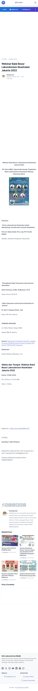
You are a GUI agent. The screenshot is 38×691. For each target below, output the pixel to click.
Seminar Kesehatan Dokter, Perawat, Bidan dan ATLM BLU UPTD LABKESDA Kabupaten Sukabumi (27, 551)
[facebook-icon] (3, 668)
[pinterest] (20, 505)
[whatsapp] (13, 505)
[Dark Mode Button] (35, 3)
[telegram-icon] (20, 668)
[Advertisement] (19, 36)
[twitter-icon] (6, 668)
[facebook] (6, 505)
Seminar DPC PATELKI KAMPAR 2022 (9, 549)
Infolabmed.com (10, 676)
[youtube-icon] (13, 668)
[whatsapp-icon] (23, 668)
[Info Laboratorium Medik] (19, 2)
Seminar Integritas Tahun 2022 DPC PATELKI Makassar (10, 575)
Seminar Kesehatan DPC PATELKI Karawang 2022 (28, 574)
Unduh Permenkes (29, 680)
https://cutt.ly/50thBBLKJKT (20, 428)
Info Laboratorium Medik (21, 687)
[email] (24, 505)
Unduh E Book (28, 676)
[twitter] (9, 505)
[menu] (3, 2)
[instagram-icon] (9, 668)
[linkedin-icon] (16, 668)
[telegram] (17, 505)
